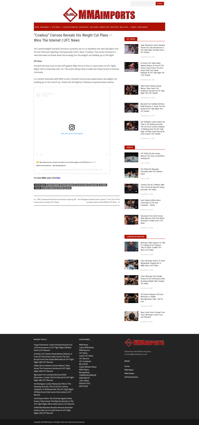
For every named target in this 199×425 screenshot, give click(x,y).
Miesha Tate (104, 27)
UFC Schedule (85, 361)
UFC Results (84, 358)
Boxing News (84, 372)
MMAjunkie (58, 170)
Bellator (124, 27)
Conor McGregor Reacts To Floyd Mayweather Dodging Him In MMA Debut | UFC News (153, 263)
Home (37, 27)
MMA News (44, 27)
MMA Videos (143, 27)
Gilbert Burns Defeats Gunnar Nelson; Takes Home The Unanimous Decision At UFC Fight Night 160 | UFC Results (153, 89)
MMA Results (84, 350)
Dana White (84, 27)
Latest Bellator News (88, 367)
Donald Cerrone (53, 185)
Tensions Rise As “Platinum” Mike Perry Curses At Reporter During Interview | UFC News (152, 187)
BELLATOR (83, 364)
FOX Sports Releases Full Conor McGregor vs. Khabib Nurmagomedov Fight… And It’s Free (152, 298)
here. (58, 178)
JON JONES (84, 380)
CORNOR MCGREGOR (87, 375)
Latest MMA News (68, 185)
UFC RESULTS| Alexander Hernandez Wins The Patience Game (151, 171)
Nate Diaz (115, 27)
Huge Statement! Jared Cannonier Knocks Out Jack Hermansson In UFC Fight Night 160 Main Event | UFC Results (153, 48)
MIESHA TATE (84, 383)
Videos (134, 27)
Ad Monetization (131, 377)
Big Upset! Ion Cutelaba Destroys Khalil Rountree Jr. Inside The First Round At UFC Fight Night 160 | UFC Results (153, 107)
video (68, 188)
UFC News (56, 27)
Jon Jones (94, 27)
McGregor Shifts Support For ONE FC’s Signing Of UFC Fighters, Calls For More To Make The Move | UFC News (153, 246)
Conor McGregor (70, 27)
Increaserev (80, 422)
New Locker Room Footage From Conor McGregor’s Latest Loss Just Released (153, 314)
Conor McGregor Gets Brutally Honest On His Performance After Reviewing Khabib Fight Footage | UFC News (153, 280)
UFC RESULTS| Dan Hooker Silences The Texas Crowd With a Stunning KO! (153, 155)
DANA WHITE (84, 378)
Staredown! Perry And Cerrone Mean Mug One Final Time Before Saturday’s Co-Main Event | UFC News (153, 219)
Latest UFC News (82, 185)
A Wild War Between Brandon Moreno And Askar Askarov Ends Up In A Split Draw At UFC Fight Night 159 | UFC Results (53, 410)
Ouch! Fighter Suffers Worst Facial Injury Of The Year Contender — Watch (151, 202)
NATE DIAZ (83, 386)
